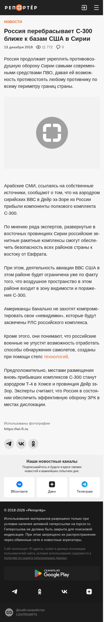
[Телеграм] (15, 592)
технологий (56, 356)
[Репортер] (21, 7)
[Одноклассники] (39, 592)
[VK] (64, 592)
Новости (13, 22)
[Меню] (96, 8)
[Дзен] (89, 592)
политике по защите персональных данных (35, 558)
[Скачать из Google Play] (52, 573)
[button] (84, 8)
